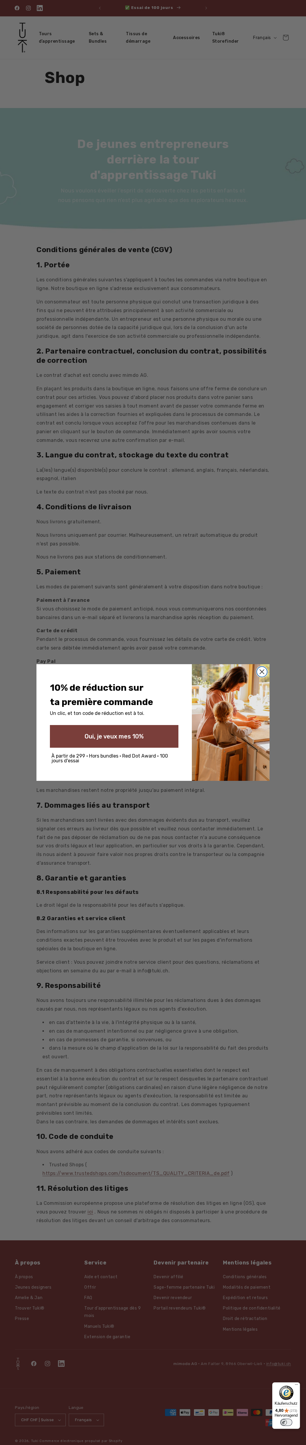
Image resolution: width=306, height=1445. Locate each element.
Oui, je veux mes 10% (114, 736)
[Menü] (296, 1386)
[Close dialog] (262, 672)
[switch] (286, 1422)
